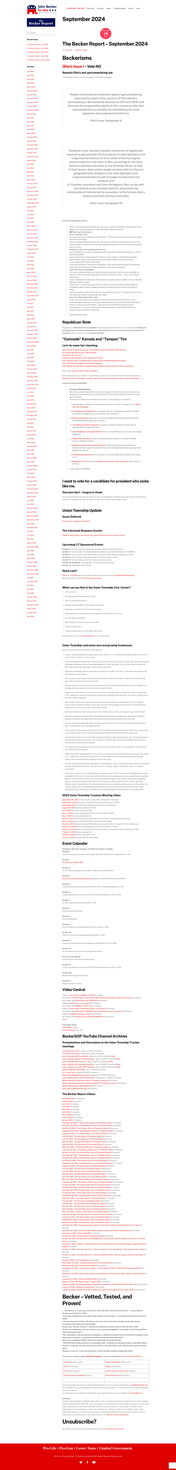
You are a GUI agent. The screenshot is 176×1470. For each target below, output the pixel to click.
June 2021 (30, 307)
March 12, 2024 (68, 824)
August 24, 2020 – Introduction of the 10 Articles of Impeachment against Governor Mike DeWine (98, 1290)
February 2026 (32, 91)
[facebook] (88, 1462)
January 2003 (31, 512)
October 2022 (32, 245)
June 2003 (30, 500)
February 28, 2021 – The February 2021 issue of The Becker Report (87, 1214)
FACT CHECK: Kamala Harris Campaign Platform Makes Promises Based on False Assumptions (98, 366)
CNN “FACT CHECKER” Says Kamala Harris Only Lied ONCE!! (99, 1011)
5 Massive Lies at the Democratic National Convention (82, 358)
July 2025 (30, 118)
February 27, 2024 (69, 827)
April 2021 (30, 315)
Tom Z (64, 1019)
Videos (108, 8)
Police (64, 575)
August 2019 (31, 388)
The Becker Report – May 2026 (37, 52)
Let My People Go (69, 1030)
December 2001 (32, 527)
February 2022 (32, 276)
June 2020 (30, 353)
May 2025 (30, 125)
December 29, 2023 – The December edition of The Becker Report (87, 1123)
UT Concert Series (69, 1072)
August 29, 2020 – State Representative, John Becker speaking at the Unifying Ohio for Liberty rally (99, 1284)
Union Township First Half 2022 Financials (78, 1067)
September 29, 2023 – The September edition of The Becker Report (87, 1131)
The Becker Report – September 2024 (105, 44)
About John (90, 8)
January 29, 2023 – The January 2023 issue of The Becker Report (86, 1152)
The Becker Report (119, 8)
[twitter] (81, 1462)
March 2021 (31, 319)
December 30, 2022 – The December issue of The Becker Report (86, 1155)
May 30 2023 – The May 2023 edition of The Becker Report (84, 1142)
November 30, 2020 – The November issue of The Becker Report (86, 1222)
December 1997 (32, 581)
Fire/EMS (74, 575)
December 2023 (32, 191)
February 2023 (32, 230)
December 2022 (32, 238)
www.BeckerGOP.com (134, 1356)
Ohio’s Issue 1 (73, 66)
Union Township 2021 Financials (74, 1062)
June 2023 (30, 214)
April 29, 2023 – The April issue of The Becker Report (82, 1144)
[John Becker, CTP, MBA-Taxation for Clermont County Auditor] (42, 13)
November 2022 (32, 241)
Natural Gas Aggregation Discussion (76, 1075)
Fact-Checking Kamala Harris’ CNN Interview (79, 353)
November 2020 (32, 334)
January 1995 (31, 601)
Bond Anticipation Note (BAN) (73, 1070)
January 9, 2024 (68, 835)
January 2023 (31, 234)
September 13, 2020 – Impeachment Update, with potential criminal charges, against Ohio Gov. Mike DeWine (103, 1274)
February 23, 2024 (69, 829)
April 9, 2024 (67, 821)
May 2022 (30, 265)
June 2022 (30, 261)
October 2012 (31, 404)
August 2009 (31, 435)
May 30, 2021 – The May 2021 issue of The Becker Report (83, 1206)
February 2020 (32, 369)
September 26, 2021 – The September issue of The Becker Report (87, 1196)
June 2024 (66, 1107)
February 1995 (32, 597)
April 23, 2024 (67, 819)
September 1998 (32, 574)
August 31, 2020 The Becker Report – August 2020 (81, 1282)
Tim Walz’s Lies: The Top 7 (72, 355)
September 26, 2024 (70, 800)
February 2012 (32, 411)
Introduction (68, 1362)
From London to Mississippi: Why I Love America (87, 1009)
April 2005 (30, 462)
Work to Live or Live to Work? (80, 1003)
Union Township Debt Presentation (75, 1056)
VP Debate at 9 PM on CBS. (72, 862)
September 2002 (33, 520)
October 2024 (32, 153)
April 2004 (30, 473)
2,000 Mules (67, 1027)
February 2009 (32, 446)
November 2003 (32, 493)
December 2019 (32, 377)
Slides (113, 1056)
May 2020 (30, 357)
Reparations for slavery (82, 438)
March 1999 (31, 558)
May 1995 (30, 589)
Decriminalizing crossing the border (87, 432)
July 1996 (30, 585)
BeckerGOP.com (136, 1393)
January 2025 (31, 141)
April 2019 (30, 400)
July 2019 (30, 392)
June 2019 (30, 396)
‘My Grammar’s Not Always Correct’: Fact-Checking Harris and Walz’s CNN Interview (94, 350)
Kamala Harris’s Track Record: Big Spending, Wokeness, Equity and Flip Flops (102, 998)
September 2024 (68, 1099)
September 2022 (33, 249)
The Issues (100, 8)
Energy (108, 1366)
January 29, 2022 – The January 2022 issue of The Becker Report (86, 1185)
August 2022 (31, 253)
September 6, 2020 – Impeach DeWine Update (79, 1279)
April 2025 (30, 129)
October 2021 (31, 292)
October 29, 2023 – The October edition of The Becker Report (85, 1128)
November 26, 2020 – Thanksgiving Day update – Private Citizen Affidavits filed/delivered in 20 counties (101, 1225)
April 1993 (30, 616)
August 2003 (31, 496)
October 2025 (32, 106)
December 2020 (32, 330)
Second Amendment (113, 1362)
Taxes (65, 1366)
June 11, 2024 (67, 813)
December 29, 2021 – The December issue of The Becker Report (86, 1187)
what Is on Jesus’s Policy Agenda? (85, 371)
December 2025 (32, 98)
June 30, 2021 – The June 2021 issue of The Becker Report (84, 1204)
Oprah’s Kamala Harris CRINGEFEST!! (90, 1017)
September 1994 (32, 605)
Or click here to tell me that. (113, 1429)
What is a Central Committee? (117, 1415)
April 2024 (66, 1112)
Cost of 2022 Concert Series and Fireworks (78, 1078)
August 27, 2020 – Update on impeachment (78, 1287)
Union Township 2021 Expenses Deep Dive (78, 1064)
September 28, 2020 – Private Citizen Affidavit (79, 1265)
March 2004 (31, 477)
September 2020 (33, 342)
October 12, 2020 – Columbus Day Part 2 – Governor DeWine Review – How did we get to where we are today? (103, 1255)
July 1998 (30, 577)
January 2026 (31, 95)
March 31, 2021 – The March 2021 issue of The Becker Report (85, 1212)
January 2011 (31, 419)
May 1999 (30, 550)
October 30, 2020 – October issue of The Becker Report (83, 1236)
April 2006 (30, 454)
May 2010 (30, 427)
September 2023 (33, 203)
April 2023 (30, 222)
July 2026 (30, 71)
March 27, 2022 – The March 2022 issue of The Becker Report (85, 1179)
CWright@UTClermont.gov (124, 575)
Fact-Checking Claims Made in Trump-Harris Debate (82, 363)
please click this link (93, 1356)
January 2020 (31, 373)
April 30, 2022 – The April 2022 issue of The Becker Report (84, 1177)
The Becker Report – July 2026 (37, 44)
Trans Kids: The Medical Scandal (81, 995)
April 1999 (30, 554)
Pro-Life (66, 1371)
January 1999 (31, 566)
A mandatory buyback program (85, 425)
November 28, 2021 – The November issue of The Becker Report (86, 1190)
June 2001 (30, 535)
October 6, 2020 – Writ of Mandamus (76, 1260)
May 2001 (30, 539)
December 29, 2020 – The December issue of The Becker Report (86, 1220)
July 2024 (66, 1104)
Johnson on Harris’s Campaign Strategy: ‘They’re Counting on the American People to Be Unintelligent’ (101, 378)
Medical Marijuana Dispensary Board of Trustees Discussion (84, 1080)
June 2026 (30, 75)
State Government (112, 1375)
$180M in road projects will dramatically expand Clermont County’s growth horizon (93, 535)
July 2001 (30, 531)
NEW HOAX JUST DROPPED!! (86, 1001)
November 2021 (32, 288)
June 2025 (30, 122)
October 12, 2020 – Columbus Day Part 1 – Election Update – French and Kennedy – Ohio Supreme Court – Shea (103, 1249)
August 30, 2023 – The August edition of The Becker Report (84, 1134)
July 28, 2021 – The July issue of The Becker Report (81, 1201)
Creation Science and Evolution (117, 1371)
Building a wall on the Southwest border (89, 445)
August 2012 (31, 408)
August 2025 (31, 114)
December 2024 (32, 145)
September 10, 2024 (70, 802)
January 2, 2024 (68, 837)
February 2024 (68, 1117)
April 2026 (30, 83)
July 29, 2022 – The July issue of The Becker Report (81, 1169)
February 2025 (32, 137)
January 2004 (31, 485)
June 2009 (30, 438)
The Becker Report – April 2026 (38, 56)
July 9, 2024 (67, 811)
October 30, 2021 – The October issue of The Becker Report (84, 1193)
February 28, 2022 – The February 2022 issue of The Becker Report (87, 1182)
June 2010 (30, 423)
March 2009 (31, 442)
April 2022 (30, 268)
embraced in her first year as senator (112, 461)
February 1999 (32, 562)
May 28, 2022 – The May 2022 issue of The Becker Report (84, 1174)
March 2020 (31, 365)
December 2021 (32, 284)
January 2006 (31, 458)
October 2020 (32, 338)
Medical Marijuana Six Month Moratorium (78, 1086)
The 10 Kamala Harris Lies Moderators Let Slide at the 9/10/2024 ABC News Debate (94, 361)
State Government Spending (74, 1375)
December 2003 (32, 489)
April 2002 (30, 523)
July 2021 (30, 303)
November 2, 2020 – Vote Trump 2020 (76, 1233)
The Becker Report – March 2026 (38, 60)
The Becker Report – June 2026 (37, 48)
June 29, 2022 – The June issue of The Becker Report (82, 1171)
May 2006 (30, 450)
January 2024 (67, 1120)
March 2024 (67, 1115)
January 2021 (31, 326)
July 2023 (30, 210)
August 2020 (31, 346)
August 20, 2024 (68, 805)
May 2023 (30, 218)
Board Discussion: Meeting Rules (74, 1088)
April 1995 (30, 593)
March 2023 (31, 226)
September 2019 (32, 384)
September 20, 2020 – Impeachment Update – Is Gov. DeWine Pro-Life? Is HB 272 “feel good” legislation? (102, 1268)
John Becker (67, 50)
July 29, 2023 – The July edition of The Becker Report (82, 1136)
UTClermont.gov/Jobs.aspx (91, 578)
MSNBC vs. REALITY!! (84, 1006)
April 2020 (30, 361)
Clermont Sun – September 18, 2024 (76, 521)
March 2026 (31, 87)
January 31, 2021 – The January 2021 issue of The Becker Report (86, 1217)
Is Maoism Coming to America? (81, 1014)
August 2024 (67, 1101)
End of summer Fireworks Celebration (76, 879)
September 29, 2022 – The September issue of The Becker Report (87, 1163)
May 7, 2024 (67, 816)
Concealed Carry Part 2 (71, 1054)
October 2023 (32, 199)
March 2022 (31, 272)
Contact (131, 8)
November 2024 (32, 149)
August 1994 (31, 608)
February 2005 (32, 465)
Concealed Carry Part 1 (71, 1051)
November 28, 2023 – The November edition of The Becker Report (87, 1125)
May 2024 (66, 1109)
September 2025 (33, 110)
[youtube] (94, 1462)
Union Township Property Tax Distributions (78, 1059)
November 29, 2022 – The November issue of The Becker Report (86, 1158)
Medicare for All (79, 461)
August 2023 (31, 207)
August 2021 (31, 299)
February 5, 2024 (69, 832)
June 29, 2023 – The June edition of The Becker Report (82, 1139)
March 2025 (31, 133)
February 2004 (32, 481)
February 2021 (32, 323)
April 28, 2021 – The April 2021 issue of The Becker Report (84, 1209)
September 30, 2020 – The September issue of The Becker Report (87, 1263)
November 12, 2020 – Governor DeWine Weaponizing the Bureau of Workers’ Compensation (96, 1230)
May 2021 (30, 311)
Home (138, 8)
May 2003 (30, 504)
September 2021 (32, 295)
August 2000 (31, 543)
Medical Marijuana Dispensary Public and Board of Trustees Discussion (89, 1083)
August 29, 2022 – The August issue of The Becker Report (84, 1166)
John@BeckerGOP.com (139, 1385)
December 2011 (32, 415)
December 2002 (32, 516)
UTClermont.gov (88, 636)
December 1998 (32, 570)
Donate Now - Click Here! (76, 8)
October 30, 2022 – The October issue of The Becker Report (84, 1160)
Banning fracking (79, 418)
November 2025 (32, 102)
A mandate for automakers (83, 411)
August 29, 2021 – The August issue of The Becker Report (84, 1198)
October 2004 (32, 469)
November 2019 (32, 380)
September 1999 (32, 547)
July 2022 (30, 257)
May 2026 (30, 79)
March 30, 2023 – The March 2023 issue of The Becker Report (85, 1147)
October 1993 (31, 612)
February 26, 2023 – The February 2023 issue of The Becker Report (87, 1150)
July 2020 (30, 350)
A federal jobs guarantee (82, 455)
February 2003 (32, 508)
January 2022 (31, 280)
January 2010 (31, 431)
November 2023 (32, 195)
